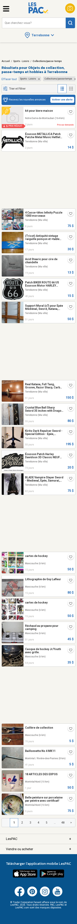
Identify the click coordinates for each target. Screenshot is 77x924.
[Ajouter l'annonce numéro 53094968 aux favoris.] (69, 284)
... (55, 822)
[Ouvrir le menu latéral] (6, 8)
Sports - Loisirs (21, 61)
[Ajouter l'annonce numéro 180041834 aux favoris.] (69, 135)
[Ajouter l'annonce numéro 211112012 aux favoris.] (69, 409)
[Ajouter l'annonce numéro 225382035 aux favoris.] (69, 557)
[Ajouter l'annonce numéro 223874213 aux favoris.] (69, 627)
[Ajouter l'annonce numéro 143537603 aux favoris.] (69, 455)
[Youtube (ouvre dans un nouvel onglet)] (57, 895)
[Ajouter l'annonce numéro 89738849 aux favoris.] (69, 729)
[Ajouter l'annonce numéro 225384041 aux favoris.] (69, 580)
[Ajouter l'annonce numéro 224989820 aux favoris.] (69, 112)
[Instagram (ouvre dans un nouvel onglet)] (44, 895)
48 (63, 822)
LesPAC (38, 839)
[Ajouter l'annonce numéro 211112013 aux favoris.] (69, 432)
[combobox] (34, 23)
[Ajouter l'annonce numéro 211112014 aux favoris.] (69, 307)
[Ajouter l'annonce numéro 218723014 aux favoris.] (69, 260)
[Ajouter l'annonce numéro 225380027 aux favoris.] (69, 604)
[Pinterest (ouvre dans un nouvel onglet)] (32, 895)
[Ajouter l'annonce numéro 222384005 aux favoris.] (69, 214)
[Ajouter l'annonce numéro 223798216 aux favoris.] (69, 650)
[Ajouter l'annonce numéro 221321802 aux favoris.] (69, 752)
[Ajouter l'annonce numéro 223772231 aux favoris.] (69, 385)
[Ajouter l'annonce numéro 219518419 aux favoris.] (69, 775)
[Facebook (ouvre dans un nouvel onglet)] (19, 895)
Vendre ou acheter (38, 849)
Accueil (6, 61)
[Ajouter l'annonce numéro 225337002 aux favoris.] (69, 237)
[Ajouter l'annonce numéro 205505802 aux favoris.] (69, 799)
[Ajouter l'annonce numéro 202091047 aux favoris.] (69, 479)
